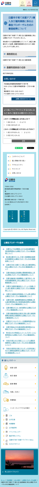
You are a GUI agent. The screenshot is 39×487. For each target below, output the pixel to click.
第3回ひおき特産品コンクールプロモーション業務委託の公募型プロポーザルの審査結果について (20, 335)
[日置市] (6, 3)
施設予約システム (15, 436)
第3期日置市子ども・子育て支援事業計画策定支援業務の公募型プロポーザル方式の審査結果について (20, 259)
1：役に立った (10, 122)
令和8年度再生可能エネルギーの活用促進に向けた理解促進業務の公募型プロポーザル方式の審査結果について (20, 351)
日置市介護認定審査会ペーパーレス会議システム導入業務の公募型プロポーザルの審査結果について (20, 288)
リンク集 (12, 215)
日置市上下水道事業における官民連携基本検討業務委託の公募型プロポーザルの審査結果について (20, 251)
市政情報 (9, 480)
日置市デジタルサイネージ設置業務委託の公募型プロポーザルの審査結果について (20, 322)
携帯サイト (24, 216)
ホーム (3, 480)
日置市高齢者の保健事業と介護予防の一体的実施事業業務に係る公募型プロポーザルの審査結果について (20, 280)
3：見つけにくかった (13, 135)
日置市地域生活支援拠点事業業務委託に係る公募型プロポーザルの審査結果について (20, 274)
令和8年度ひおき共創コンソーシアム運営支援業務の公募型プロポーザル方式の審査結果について (20, 343)
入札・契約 (17, 480)
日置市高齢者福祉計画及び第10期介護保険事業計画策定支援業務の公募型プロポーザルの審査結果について (20, 316)
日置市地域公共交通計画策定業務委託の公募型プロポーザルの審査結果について (20, 328)
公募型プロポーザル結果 (13, 243)
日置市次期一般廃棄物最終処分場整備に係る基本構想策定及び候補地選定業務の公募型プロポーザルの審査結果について (20, 302)
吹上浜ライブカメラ (12, 472)
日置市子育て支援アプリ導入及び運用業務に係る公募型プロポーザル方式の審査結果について (20, 267)
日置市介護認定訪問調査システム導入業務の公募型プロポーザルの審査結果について (20, 295)
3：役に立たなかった (13, 125)
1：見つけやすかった (13, 132)
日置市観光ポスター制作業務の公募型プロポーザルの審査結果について (20, 309)
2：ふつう (23, 122)
